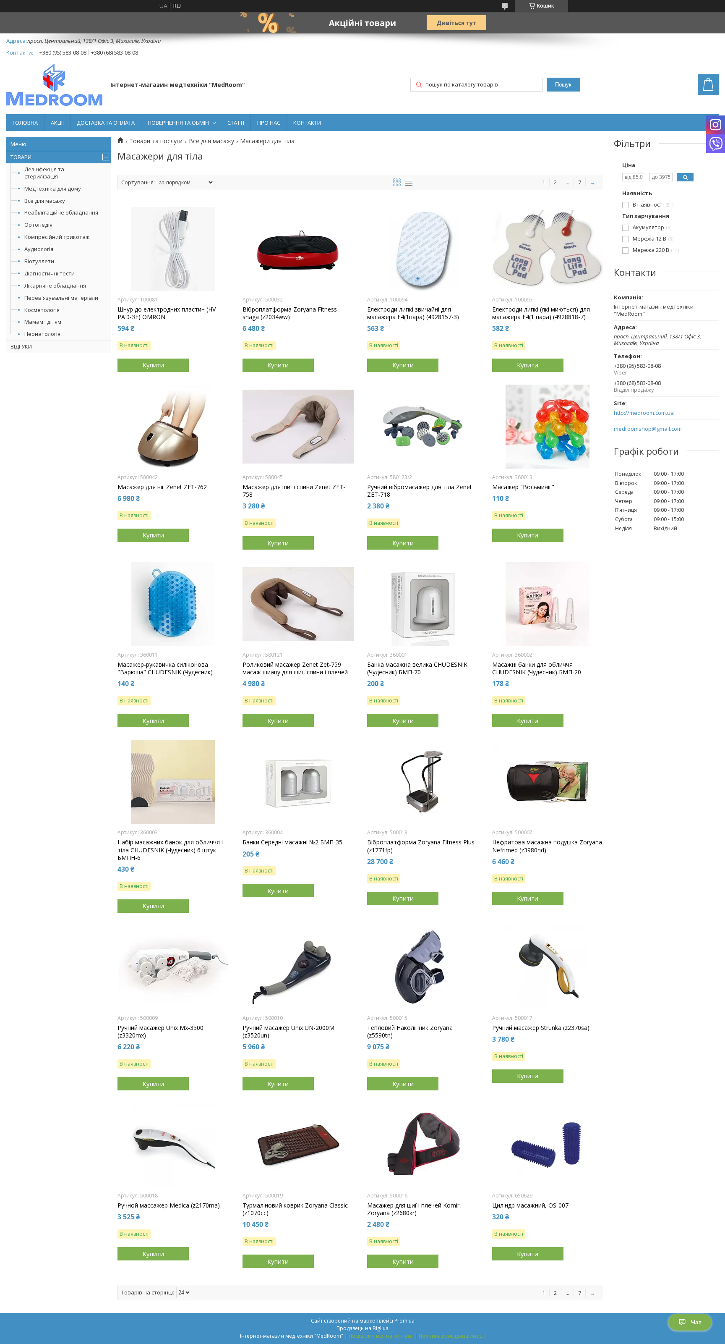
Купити (153, 365)
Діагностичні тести (49, 273)
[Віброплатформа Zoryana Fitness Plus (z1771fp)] (422, 782)
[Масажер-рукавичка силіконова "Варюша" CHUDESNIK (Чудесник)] (173, 604)
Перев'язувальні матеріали (61, 297)
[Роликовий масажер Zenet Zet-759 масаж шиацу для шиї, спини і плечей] (298, 604)
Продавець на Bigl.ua (362, 1328)
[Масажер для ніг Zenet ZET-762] (173, 427)
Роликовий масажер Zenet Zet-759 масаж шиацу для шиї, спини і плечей (295, 668)
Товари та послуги (156, 141)
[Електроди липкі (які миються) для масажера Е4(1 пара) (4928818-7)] (547, 249)
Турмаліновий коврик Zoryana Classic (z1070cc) (295, 1209)
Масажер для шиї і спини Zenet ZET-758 (294, 490)
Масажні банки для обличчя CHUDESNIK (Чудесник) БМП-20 (536, 668)
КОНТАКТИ (307, 122)
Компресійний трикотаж (56, 237)
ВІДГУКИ (21, 346)
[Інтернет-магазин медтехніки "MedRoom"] (54, 85)
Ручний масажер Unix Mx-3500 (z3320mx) (160, 1031)
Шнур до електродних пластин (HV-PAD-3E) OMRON (167, 313)
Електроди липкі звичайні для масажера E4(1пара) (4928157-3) (413, 313)
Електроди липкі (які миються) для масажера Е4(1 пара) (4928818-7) (541, 313)
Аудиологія (38, 249)
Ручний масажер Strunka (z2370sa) (540, 1028)
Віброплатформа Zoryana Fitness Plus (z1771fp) (421, 846)
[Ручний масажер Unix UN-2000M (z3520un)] (298, 967)
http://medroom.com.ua (644, 413)
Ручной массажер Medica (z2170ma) (168, 1205)
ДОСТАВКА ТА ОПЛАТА (106, 122)
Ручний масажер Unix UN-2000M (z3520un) (288, 1031)
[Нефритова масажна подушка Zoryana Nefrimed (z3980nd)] (547, 782)
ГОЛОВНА (25, 122)
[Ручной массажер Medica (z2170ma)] (173, 1145)
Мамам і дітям (42, 321)
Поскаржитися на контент (381, 1335)
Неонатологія (42, 334)
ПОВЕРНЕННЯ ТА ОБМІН (178, 122)
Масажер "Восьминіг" (523, 487)
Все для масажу (44, 200)
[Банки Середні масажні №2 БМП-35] (298, 782)
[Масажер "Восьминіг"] (547, 427)
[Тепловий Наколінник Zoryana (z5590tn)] (422, 967)
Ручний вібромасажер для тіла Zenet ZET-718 (419, 490)
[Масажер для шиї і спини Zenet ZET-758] (298, 427)
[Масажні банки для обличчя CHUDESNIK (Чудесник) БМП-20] (547, 604)
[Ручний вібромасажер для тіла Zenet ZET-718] (422, 427)
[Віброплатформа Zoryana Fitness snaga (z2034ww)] (298, 249)
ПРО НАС (268, 122)
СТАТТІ (235, 122)
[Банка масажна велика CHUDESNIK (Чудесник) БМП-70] (422, 604)
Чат (696, 1322)
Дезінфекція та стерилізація (44, 172)
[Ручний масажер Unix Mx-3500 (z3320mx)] (173, 967)
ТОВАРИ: (21, 157)
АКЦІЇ (57, 122)
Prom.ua (404, 1320)
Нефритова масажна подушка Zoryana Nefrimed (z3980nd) (547, 846)
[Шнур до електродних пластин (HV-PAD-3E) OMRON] (173, 249)
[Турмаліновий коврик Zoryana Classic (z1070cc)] (298, 1145)
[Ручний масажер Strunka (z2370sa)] (547, 967)
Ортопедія (38, 224)
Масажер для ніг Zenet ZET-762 (162, 487)
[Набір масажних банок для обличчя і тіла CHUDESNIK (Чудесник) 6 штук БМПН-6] (173, 782)
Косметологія (42, 310)
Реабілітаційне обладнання (61, 212)
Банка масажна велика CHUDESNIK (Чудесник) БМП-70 (417, 668)
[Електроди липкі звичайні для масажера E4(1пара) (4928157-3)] (422, 249)
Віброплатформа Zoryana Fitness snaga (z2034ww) (290, 313)
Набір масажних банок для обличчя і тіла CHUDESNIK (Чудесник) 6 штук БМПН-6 (170, 849)
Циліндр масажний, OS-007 (530, 1205)
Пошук (563, 84)
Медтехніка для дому (52, 188)
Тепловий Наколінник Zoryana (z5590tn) (410, 1031)
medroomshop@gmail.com (648, 428)
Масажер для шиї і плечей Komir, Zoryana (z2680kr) (414, 1209)
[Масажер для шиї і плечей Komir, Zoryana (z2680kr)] (422, 1145)
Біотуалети (39, 261)
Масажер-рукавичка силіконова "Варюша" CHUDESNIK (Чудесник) (165, 668)
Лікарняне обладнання (55, 285)
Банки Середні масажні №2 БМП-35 (292, 842)
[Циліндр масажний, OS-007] (547, 1145)
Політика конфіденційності (452, 1335)
